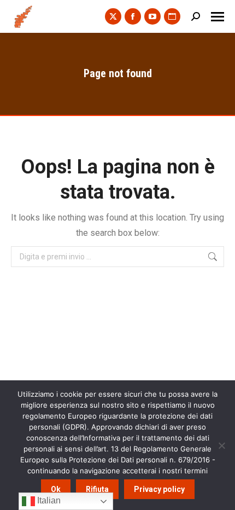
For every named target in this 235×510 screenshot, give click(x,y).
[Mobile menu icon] (217, 16)
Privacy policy (159, 489)
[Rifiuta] (221, 445)
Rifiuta (97, 489)
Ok (56, 489)
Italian (48, 500)
